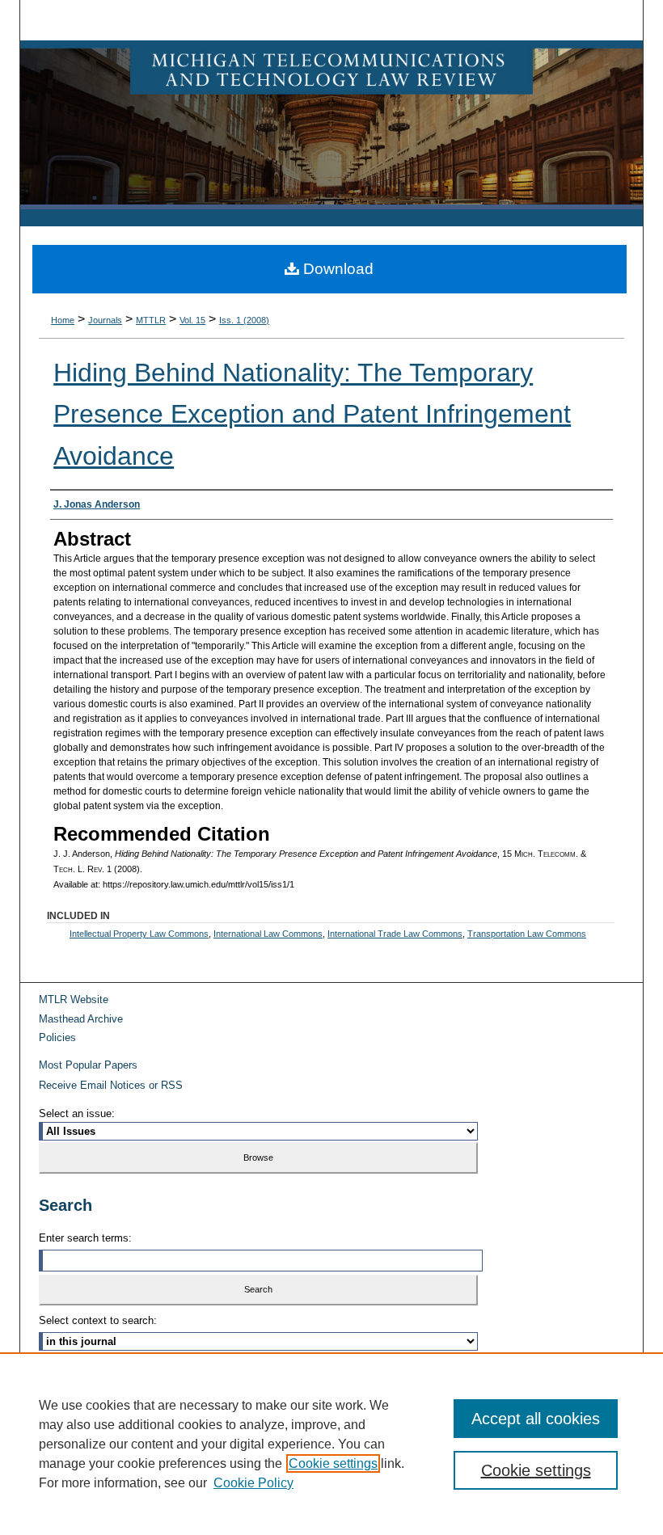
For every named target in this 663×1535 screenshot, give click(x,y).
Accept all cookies (535, 1418)
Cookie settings (333, 1463)
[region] (331, 1443)
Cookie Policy (253, 1483)
